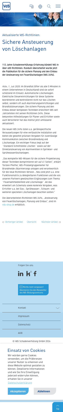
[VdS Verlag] (31, 6)
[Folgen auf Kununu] (29, 274)
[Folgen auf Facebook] (36, 274)
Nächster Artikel (51, 222)
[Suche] (49, 6)
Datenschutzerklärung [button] (20, 383)
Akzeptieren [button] (18, 391)
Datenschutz (24, 325)
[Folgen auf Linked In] (21, 274)
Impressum (23, 316)
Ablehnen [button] (43, 391)
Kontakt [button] (22, 308)
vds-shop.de (8, 205)
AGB (20, 333)
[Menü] (58, 6)
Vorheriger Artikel (12, 222)
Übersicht (31, 222)
